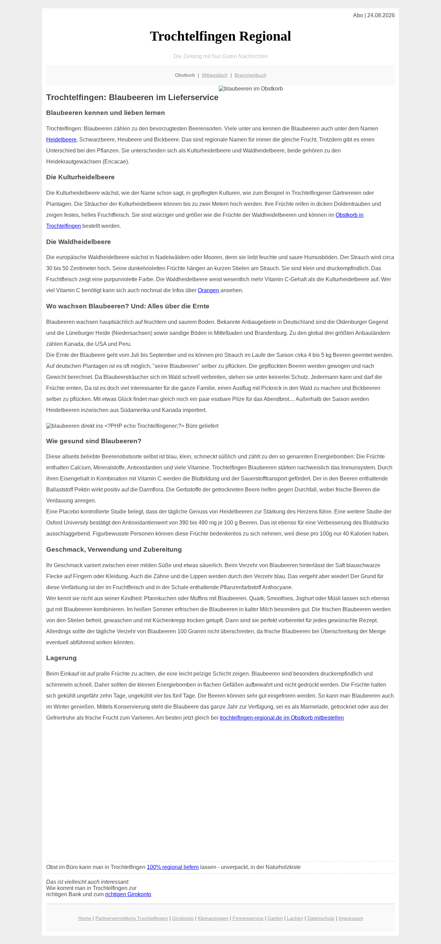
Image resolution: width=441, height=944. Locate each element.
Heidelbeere (61, 139)
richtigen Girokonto (128, 894)
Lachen (295, 918)
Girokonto (183, 918)
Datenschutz (321, 918)
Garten (275, 918)
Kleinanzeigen (213, 918)
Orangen (208, 290)
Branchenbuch (250, 75)
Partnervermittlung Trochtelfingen (131, 918)
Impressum (351, 918)
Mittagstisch (215, 75)
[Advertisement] (221, 804)
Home (84, 918)
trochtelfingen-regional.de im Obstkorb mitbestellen (282, 718)
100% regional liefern (173, 867)
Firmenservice (248, 918)
